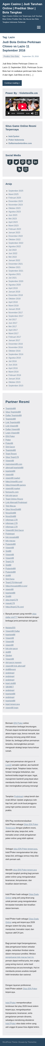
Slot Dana (10, 579)
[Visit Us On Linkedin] (35, 165)
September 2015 (15, 386)
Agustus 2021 (14, 274)
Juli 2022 (12, 250)
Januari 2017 (14, 340)
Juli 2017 (12, 319)
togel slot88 (11, 683)
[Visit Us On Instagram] (25, 172)
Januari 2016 (14, 379)
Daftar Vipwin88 (13, 429)
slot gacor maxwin (14, 662)
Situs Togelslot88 (13, 412)
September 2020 (15, 281)
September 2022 (15, 243)
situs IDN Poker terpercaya (25, 849)
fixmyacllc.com (12, 492)
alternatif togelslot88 (14, 468)
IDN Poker (10, 436)
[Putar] (9, 113)
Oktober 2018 (14, 299)
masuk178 (10, 603)
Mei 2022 (12, 257)
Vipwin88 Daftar (13, 631)
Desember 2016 (15, 344)
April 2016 (13, 368)
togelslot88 (10, 471)
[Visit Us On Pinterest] (22, 165)
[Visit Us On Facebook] (10, 165)
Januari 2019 (14, 292)
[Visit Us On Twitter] (16, 165)
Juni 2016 (12, 365)
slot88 (8, 575)
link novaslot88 (12, 537)
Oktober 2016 (14, 351)
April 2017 (13, 330)
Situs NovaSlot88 (13, 509)
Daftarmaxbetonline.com (20, 143)
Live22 (9, 765)
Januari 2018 (14, 309)
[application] (23, 106)
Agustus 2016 (14, 358)
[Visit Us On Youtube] (29, 165)
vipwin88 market (13, 478)
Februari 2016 (14, 375)
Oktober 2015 (14, 382)
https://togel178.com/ (15, 607)
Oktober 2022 (14, 239)
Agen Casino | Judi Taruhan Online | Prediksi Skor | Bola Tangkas (22, 8)
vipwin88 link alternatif (15, 666)
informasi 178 (12, 520)
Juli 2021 (12, 278)
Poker (8, 440)
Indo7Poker (11, 1003)
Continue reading (11, 83)
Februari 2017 (14, 337)
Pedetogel (10, 534)
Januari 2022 (14, 260)
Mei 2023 (12, 219)
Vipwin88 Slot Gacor (15, 530)
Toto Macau (11, 506)
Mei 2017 (12, 326)
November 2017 (15, 313)
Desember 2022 (15, 236)
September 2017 (15, 316)
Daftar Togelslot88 (14, 415)
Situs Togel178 (12, 457)
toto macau (10, 541)
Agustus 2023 (14, 212)
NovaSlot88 (11, 513)
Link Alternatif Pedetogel (16, 502)
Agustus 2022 (14, 246)
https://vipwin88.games (16, 485)
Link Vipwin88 (12, 426)
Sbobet (9, 655)
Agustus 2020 (14, 285)
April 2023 (13, 222)
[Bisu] (32, 113)
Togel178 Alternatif (14, 582)
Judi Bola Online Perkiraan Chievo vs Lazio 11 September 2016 (21, 46)
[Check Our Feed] (19, 172)
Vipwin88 (10, 461)
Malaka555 (10, 628)
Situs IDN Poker (30, 989)
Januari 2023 (14, 232)
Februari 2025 (14, 198)
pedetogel (10, 673)
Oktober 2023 (14, 208)
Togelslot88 (11, 408)
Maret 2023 (13, 226)
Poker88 (9, 443)
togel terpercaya (13, 704)
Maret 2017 (13, 333)
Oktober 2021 (14, 267)
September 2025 (15, 191)
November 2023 (15, 205)
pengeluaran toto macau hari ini (20, 957)
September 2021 (15, 271)
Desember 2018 (15, 295)
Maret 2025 (13, 194)
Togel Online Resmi (14, 499)
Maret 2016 (13, 372)
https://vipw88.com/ (14, 482)
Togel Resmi (11, 454)
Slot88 (8, 551)
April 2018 (13, 302)
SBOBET (10, 687)
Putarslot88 (11, 544)
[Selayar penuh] (36, 113)
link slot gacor (12, 495)
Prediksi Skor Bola (11, 56)
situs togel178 (12, 600)
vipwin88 (10, 475)
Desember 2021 (15, 264)
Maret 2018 (13, 306)
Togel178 (10, 562)
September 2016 (15, 354)
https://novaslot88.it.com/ (16, 586)
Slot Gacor (10, 447)
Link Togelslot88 (13, 422)
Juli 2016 (12, 361)
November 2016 (15, 347)
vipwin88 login (12, 708)
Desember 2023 (15, 201)
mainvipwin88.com (14, 464)
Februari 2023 (14, 229)
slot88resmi (11, 669)
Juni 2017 (12, 323)
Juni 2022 (12, 253)
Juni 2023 (12, 215)
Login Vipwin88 (12, 433)
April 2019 (13, 288)
